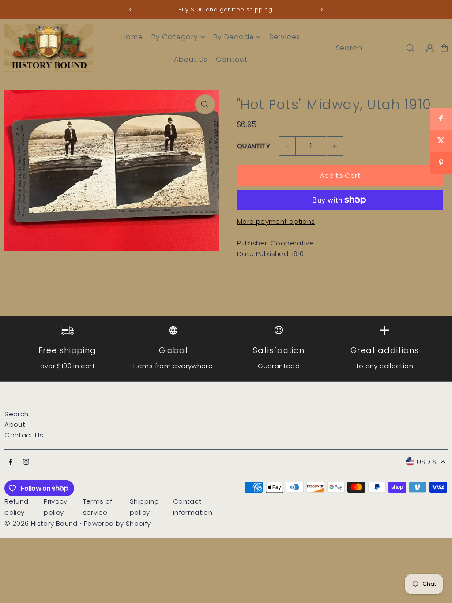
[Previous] (130, 9)
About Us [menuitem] (190, 59)
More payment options (276, 221)
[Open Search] (375, 48)
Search (16, 413)
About (14, 424)
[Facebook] (10, 462)
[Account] (430, 48)
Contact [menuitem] (232, 59)
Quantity (253, 146)
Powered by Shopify (117, 523)
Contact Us (23, 435)
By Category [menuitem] (174, 37)
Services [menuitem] (284, 37)
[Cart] (444, 48)
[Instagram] (26, 462)
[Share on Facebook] (441, 119)
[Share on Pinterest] (441, 163)
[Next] (321, 9)
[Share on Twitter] (441, 141)
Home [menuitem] (132, 37)
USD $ (427, 461)
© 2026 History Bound (41, 523)
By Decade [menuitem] (233, 37)
